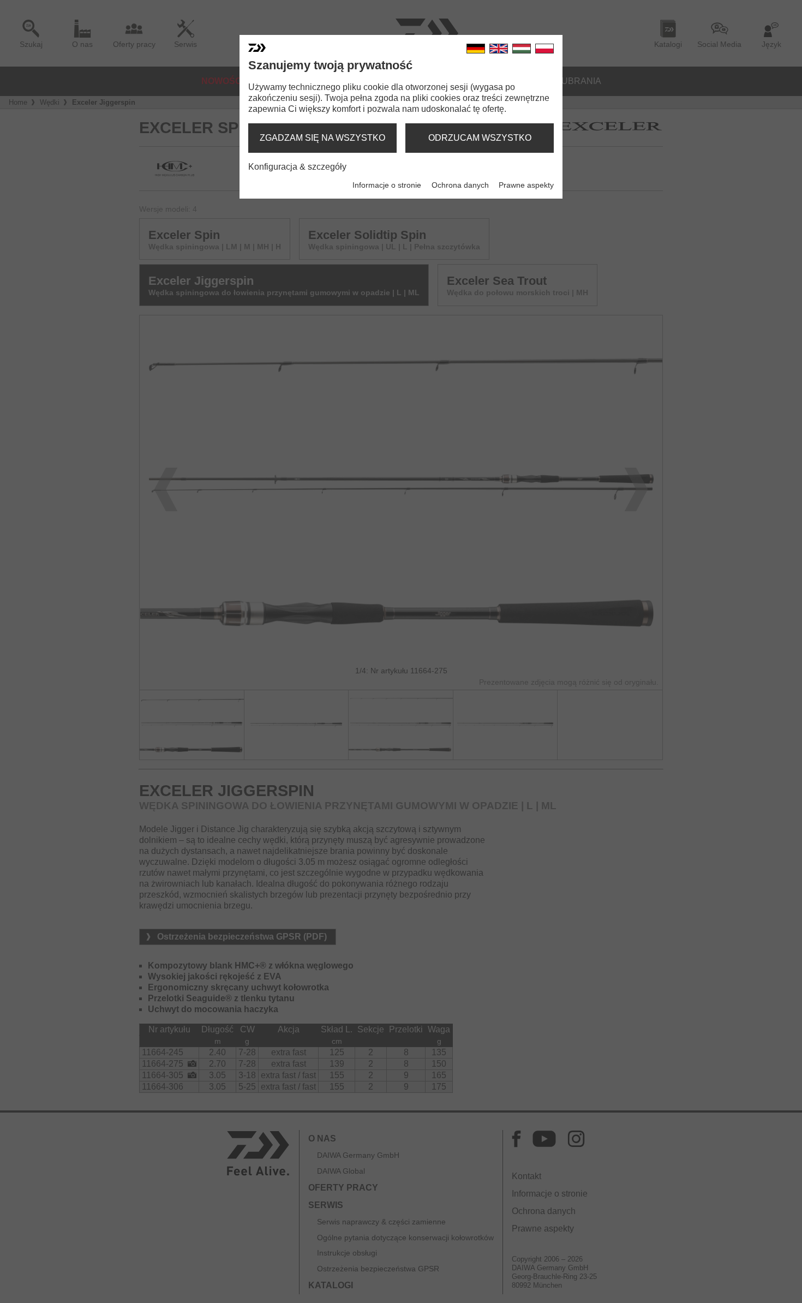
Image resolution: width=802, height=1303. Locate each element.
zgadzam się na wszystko (322, 137)
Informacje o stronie (386, 185)
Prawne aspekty (526, 185)
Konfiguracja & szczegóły (297, 166)
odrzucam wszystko (479, 137)
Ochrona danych (460, 185)
